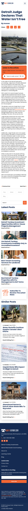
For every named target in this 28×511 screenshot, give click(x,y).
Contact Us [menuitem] (4, 466)
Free (4, 192)
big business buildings (20, 109)
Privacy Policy (4, 506)
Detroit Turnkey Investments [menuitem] (9, 444)
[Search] (25, 203)
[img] (20, 76)
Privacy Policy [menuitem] (5, 463)
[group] (14, 76)
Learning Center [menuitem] (6, 454)
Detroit (16, 160)
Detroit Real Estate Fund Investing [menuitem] (11, 448)
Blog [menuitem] (2, 457)
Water (11, 192)
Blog (4, 196)
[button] (4, 76)
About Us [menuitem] (4, 451)
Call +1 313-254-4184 (9, 438)
